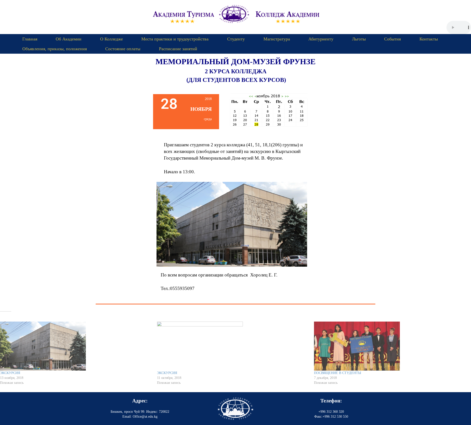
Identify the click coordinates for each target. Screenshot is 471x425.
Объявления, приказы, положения (54, 48)
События (392, 39)
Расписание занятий (178, 48)
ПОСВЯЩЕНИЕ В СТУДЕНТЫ (337, 373)
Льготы (359, 39)
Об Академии (68, 39)
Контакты (428, 39)
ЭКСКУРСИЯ (10, 373)
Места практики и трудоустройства (175, 39)
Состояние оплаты (122, 48)
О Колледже (111, 39)
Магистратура (276, 39)
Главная (29, 39)
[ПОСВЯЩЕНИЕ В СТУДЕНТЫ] (390, 346)
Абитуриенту (320, 39)
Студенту (236, 39)
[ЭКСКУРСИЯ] (76, 346)
